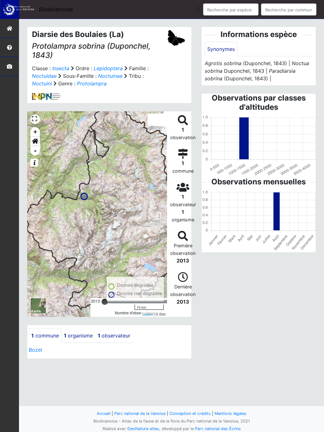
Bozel (35, 350)
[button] (35, 141)
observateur (114, 335)
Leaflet (147, 314)
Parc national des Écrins (218, 428)
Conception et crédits (190, 413)
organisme (78, 335)
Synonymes (221, 49)
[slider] (105, 302)
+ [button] (35, 131)
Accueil (103, 413)
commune (45, 335)
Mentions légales (230, 413)
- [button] (35, 150)
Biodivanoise (56, 9)
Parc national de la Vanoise (139, 413)
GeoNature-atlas (143, 428)
